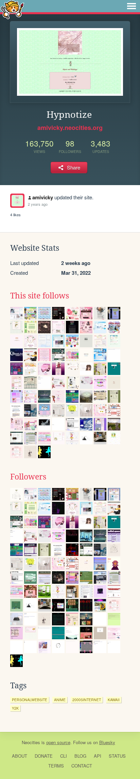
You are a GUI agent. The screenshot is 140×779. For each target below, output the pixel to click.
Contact (81, 765)
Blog (80, 756)
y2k (15, 708)
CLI (63, 756)
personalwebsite (29, 699)
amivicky (42, 197)
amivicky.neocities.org (70, 127)
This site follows (39, 295)
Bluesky (107, 742)
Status (117, 756)
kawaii (114, 699)
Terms (56, 765)
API (97, 756)
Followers (28, 476)
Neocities (31, 742)
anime (60, 699)
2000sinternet (86, 699)
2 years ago (38, 204)
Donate (44, 756)
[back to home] (12, 9)
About (19, 756)
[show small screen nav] (131, 6)
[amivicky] (17, 200)
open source (58, 742)
